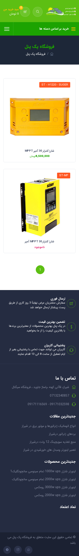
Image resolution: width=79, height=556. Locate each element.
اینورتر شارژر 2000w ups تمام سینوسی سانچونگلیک (44, 479)
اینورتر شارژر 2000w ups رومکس (55, 495)
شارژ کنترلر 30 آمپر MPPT (39, 151)
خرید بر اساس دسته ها (54, 28)
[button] (38, 12)
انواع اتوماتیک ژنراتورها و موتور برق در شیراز (49, 426)
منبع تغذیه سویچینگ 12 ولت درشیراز (53, 441)
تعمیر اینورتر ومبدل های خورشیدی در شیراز (49, 449)
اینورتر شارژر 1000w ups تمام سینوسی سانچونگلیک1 (43, 471)
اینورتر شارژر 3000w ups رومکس (55, 487)
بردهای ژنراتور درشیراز (62, 434)
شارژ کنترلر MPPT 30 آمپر (39, 241)
